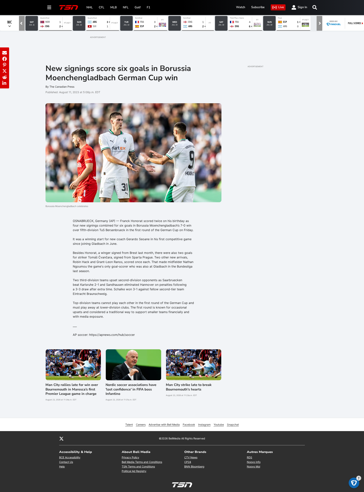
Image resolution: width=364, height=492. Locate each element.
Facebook (189, 424)
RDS (249, 457)
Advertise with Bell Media (164, 424)
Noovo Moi (253, 466)
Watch (240, 7)
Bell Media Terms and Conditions (142, 462)
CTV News (190, 457)
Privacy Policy (130, 457)
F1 (148, 7)
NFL (126, 7)
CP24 (187, 462)
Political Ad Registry (134, 471)
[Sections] (49, 7)
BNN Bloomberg (194, 466)
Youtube (219, 424)
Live (281, 7)
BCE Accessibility (69, 457)
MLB (113, 7)
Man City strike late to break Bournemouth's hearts (189, 387)
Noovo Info (253, 462)
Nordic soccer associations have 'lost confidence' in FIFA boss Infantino (131, 389)
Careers (141, 424)
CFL (101, 7)
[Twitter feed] (61, 438)
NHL (89, 7)
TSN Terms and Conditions (138, 466)
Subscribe (258, 7)
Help (62, 466)
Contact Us (66, 462)
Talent (129, 424)
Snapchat (233, 424)
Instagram (204, 424)
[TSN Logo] (68, 7)
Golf (138, 7)
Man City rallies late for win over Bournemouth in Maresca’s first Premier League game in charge (72, 389)
